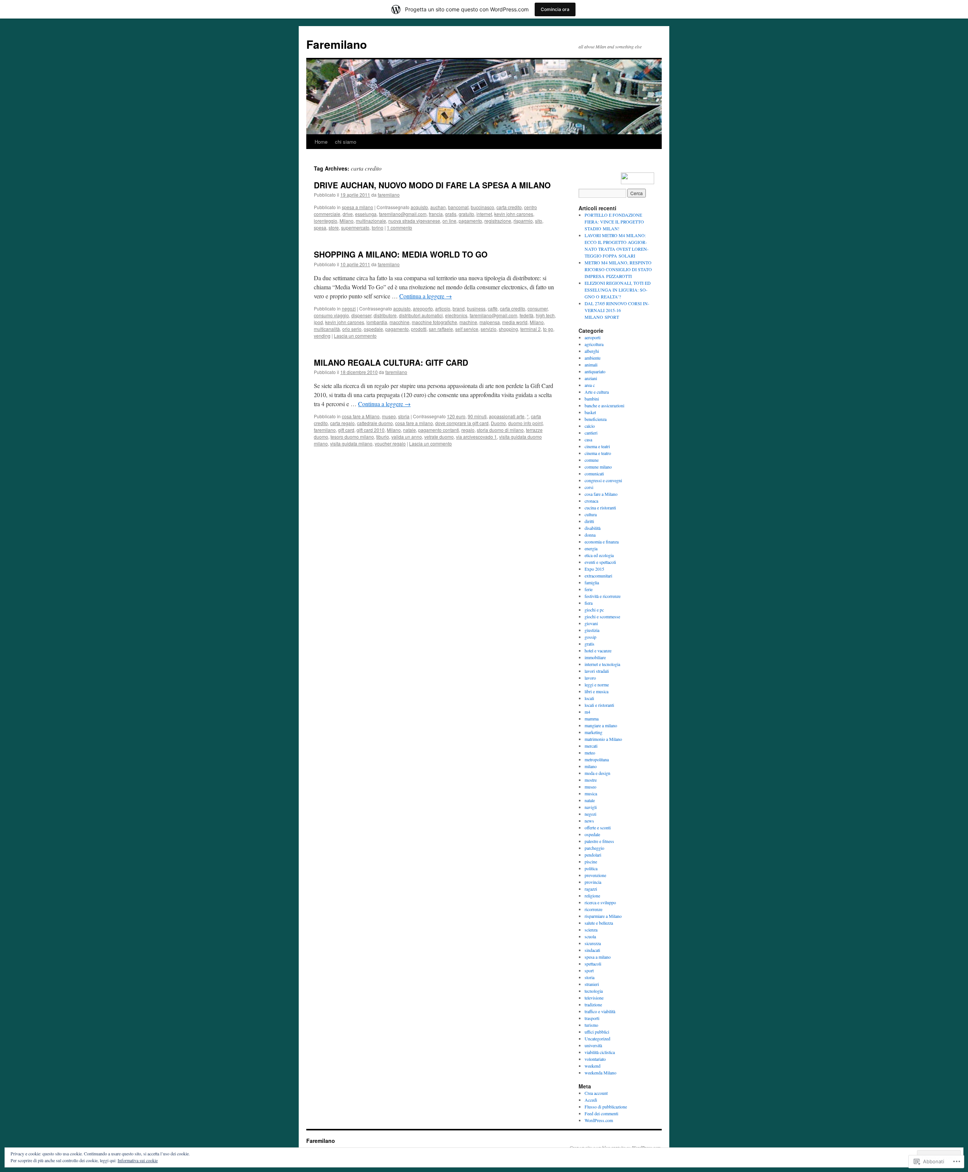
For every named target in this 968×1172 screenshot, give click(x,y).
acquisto (419, 207)
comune (592, 460)
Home (321, 141)
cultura (591, 514)
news (589, 821)
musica (591, 793)
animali (591, 365)
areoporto (423, 308)
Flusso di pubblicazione (606, 1107)
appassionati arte (506, 416)
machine (468, 322)
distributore (385, 315)
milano (591, 766)
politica (591, 868)
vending (322, 335)
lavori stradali (597, 671)
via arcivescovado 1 (476, 436)
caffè (493, 308)
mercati (591, 746)
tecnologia (594, 991)
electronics (456, 315)
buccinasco (482, 207)
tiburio (382, 436)
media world (514, 322)
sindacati (592, 950)
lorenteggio (325, 220)
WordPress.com (599, 1120)
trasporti (592, 1018)
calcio (590, 426)
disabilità (592, 528)
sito (538, 220)
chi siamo (345, 141)
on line (449, 220)
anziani (591, 378)
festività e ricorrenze (603, 596)
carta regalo (342, 423)
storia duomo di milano (500, 430)
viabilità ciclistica (600, 1052)
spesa (320, 227)
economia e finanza (602, 542)
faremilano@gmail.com (403, 214)
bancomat (458, 207)
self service (466, 329)
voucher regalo (390, 443)
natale (409, 430)
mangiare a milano (601, 725)
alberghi (592, 351)
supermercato (355, 227)
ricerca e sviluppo (600, 902)
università (593, 1045)
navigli (591, 807)
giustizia (592, 630)
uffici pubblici (597, 1032)
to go (548, 329)
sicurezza (593, 943)
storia (404, 416)
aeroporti (592, 337)
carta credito (509, 207)
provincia (593, 882)
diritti (589, 521)
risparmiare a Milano (603, 916)
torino (377, 227)
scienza (591, 930)
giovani (591, 623)
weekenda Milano (600, 1073)
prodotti (419, 329)
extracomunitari (598, 576)
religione (592, 896)
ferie (589, 589)
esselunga (366, 214)
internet (484, 214)
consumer (537, 308)
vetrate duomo (439, 436)
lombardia (376, 322)
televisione (594, 998)
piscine (591, 861)
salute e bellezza (599, 923)
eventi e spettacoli (600, 562)
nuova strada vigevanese (414, 220)
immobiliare (595, 657)
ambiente (592, 358)
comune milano (598, 467)
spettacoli (593, 964)
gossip (590, 637)
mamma (592, 719)
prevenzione (595, 875)
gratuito (466, 214)
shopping (508, 329)
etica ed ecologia (599, 555)
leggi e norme (597, 684)
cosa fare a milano (414, 423)
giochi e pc (594, 610)
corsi (589, 487)
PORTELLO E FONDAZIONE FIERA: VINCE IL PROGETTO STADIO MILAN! (614, 221)
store (334, 227)
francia (436, 214)
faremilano (389, 194)
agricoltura (594, 344)
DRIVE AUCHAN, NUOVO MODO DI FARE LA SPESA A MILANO (432, 185)
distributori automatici (421, 315)
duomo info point (525, 423)
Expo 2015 (594, 569)
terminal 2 (530, 329)
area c (590, 385)
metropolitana (597, 759)
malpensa (489, 322)
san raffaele (441, 329)
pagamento (470, 220)
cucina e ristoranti (600, 508)
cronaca (591, 501)
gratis (450, 214)
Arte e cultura (597, 392)
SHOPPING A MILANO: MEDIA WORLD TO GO (400, 254)
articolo (442, 308)
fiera (589, 603)
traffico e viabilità (600, 1011)
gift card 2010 (371, 430)
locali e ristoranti (599, 705)
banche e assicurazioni (604, 405)
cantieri (591, 433)
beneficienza (596, 419)
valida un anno (406, 436)
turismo (591, 1025)
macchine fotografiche (434, 322)
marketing (593, 732)
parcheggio (594, 848)
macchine (399, 322)
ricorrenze (593, 909)
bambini (592, 399)
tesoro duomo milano (352, 436)
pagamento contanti (438, 430)
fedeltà (527, 315)
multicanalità (327, 329)
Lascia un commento (355, 335)
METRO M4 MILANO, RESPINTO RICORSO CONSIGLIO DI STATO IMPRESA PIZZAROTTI (618, 269)
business (476, 308)
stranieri (592, 984)
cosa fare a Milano (361, 416)
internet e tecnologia (602, 664)
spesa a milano (357, 207)
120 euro (456, 416)
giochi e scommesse (602, 616)
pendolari (593, 855)
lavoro (590, 678)
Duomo (498, 423)
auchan (438, 207)
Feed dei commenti (601, 1113)
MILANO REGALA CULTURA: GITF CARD (391, 362)
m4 (587, 712)
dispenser (361, 315)
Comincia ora (555, 9)
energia (591, 548)
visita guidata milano (351, 443)
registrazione (497, 220)
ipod (318, 322)
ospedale (373, 329)
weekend (592, 1066)
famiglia (592, 582)
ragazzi (591, 889)
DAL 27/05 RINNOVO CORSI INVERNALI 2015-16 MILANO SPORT (617, 310)
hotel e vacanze (598, 650)
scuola (590, 936)
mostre (591, 780)
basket (590, 412)
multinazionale (371, 220)
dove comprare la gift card (462, 423)
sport (589, 970)
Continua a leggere (425, 296)
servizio (488, 329)
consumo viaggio (331, 315)
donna (590, 535)
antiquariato (595, 371)
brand (459, 308)
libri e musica (596, 691)
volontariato (595, 1059)
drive (348, 214)
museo (389, 416)
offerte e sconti (598, 827)
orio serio (351, 329)
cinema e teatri (597, 446)
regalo (468, 430)
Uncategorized (597, 1038)
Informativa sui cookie (138, 1160)
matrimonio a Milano (603, 739)
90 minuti (477, 416)
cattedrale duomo (375, 423)
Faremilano (336, 44)
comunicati (594, 473)
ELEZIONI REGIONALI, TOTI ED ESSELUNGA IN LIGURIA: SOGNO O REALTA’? (618, 290)
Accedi (591, 1100)
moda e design (597, 773)
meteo (590, 753)
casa (588, 439)
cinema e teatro (598, 453)
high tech (545, 315)
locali (589, 698)
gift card (346, 430)
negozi (349, 308)
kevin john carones (513, 214)
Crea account (596, 1093)
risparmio (523, 220)
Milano (347, 220)
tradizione (593, 1004)
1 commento (399, 227)
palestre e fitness (599, 841)
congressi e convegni (603, 480)
